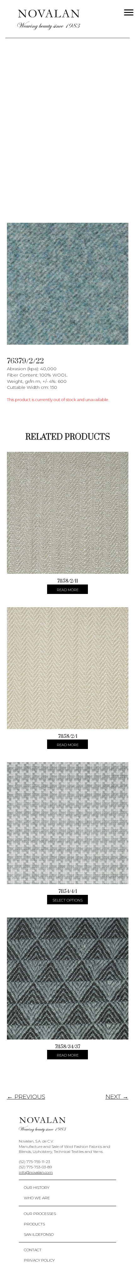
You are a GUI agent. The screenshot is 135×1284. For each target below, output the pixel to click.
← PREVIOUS (26, 1096)
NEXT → (116, 1096)
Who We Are (37, 1197)
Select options (67, 900)
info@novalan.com (36, 1172)
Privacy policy (39, 1260)
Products (34, 1224)
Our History (36, 1187)
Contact (32, 1249)
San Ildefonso (39, 1234)
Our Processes (40, 1213)
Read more (67, 590)
